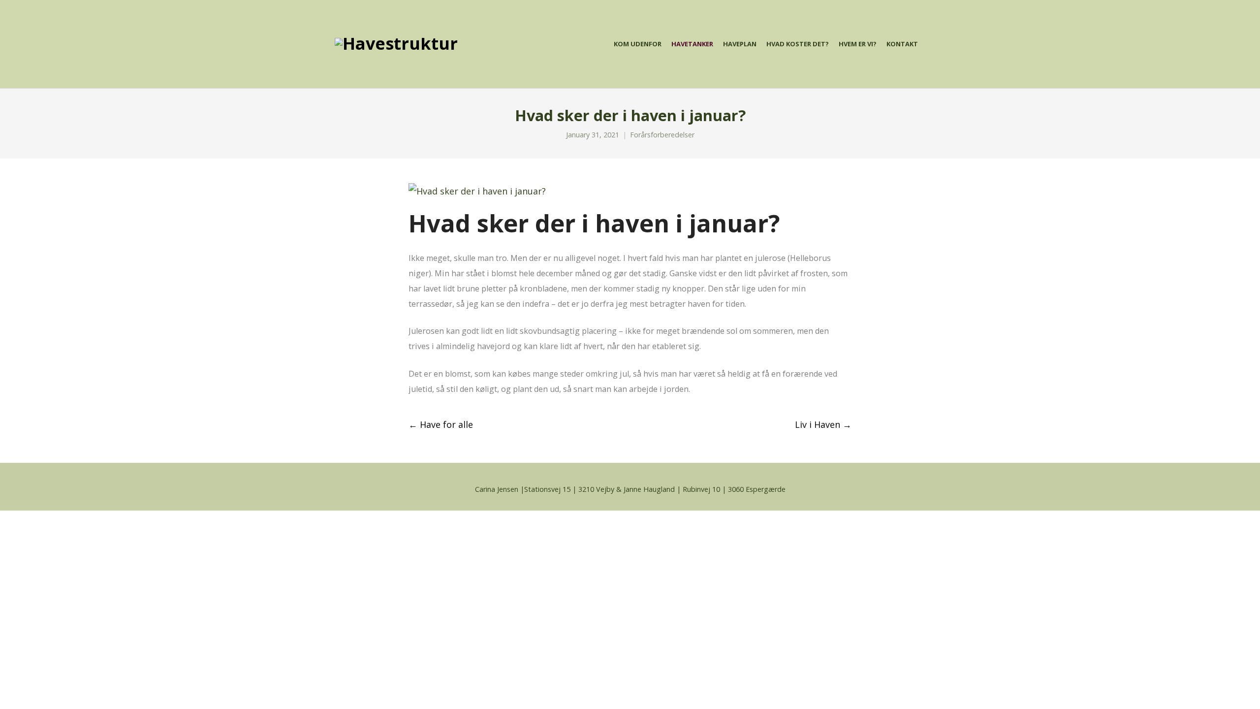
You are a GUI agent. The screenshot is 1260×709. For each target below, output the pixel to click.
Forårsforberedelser (662, 134)
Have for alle (441, 424)
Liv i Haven (823, 424)
